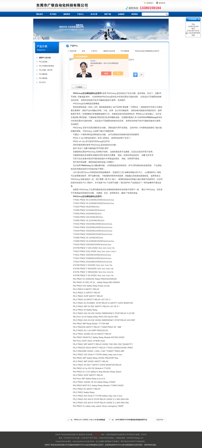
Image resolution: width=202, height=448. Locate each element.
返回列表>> (160, 420)
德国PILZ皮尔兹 (109, 51)
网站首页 (39, 14)
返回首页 (162, 3)
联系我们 (150, 3)
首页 (83, 51)
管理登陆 (107, 441)
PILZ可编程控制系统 (46, 66)
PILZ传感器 (43, 62)
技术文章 (94, 14)
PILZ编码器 (43, 74)
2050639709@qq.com (135, 438)
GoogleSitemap (61, 441)
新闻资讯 (66, 14)
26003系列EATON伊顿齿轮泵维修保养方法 (131, 420)
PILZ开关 (42, 82)
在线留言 (121, 14)
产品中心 (80, 14)
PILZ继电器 (43, 78)
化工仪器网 (100, 441)
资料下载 (107, 14)
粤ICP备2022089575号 (129, 441)
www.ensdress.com (80, 441)
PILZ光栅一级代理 (45, 70)
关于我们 (53, 14)
